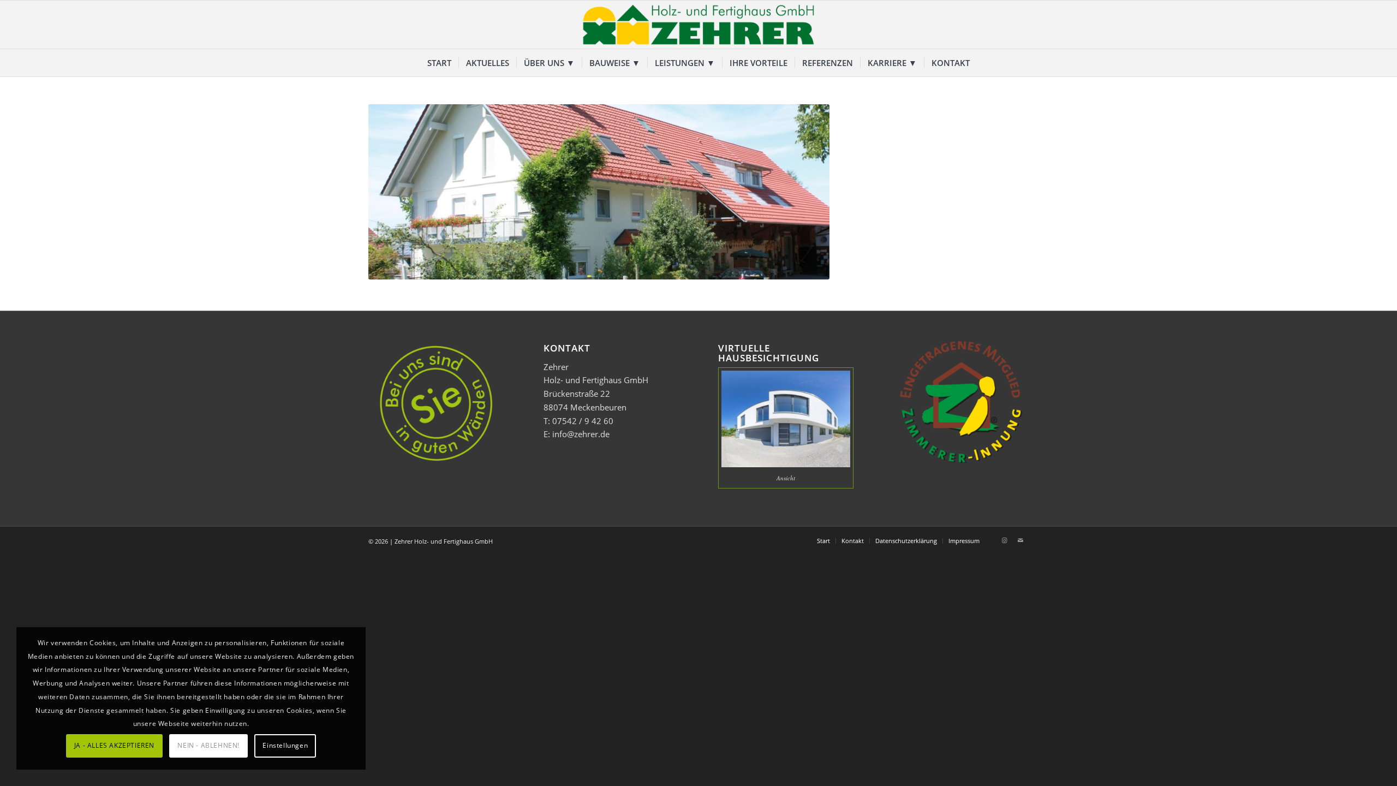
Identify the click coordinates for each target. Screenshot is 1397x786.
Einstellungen (285, 745)
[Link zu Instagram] (1004, 540)
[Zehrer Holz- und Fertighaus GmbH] (698, 25)
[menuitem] (439, 62)
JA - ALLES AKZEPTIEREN (114, 745)
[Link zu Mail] (1020, 540)
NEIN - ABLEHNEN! (208, 745)
